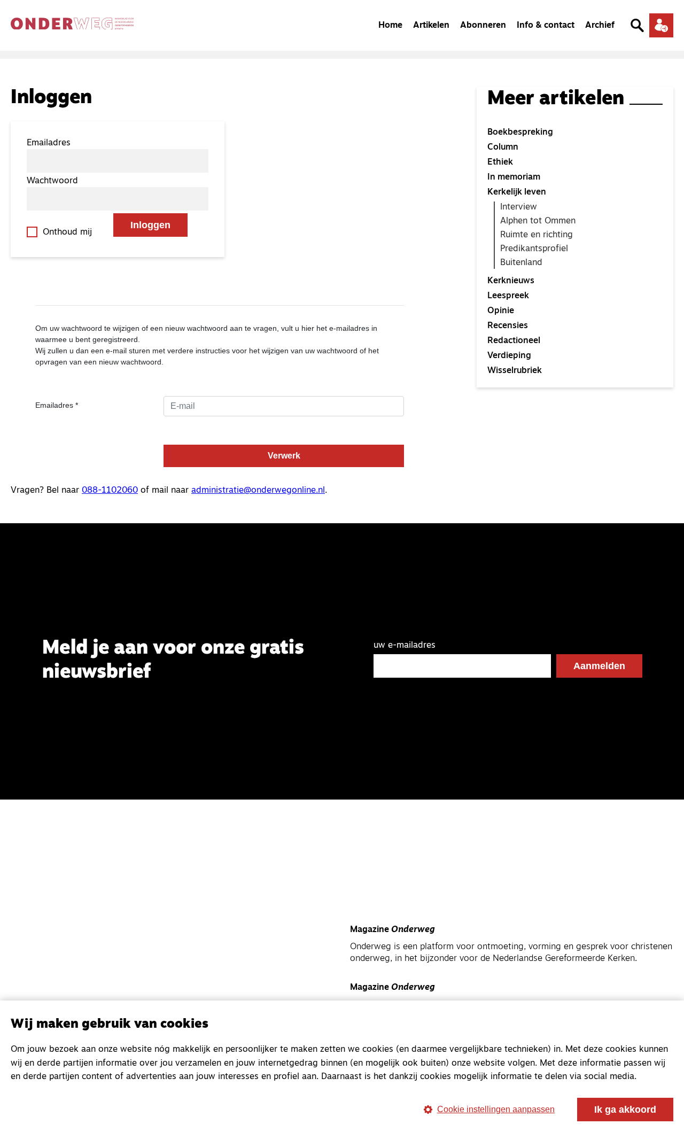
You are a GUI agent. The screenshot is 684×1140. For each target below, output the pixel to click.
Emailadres (49, 143)
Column (502, 147)
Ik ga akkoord (625, 1109)
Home (390, 25)
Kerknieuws (510, 281)
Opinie (500, 311)
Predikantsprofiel (534, 249)
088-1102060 (110, 490)
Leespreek (508, 296)
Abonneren (483, 25)
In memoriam (513, 177)
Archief (600, 25)
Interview (518, 207)
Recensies (507, 326)
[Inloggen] (661, 25)
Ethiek (500, 162)
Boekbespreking (520, 132)
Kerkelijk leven (516, 192)
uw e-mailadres (405, 645)
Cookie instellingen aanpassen (496, 1109)
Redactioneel (513, 341)
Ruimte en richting (536, 235)
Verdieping (509, 356)
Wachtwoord (52, 181)
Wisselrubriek (514, 371)
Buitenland (521, 263)
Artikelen (431, 25)
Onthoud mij (67, 232)
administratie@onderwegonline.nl (258, 490)
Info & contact (545, 25)
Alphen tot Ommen (538, 221)
